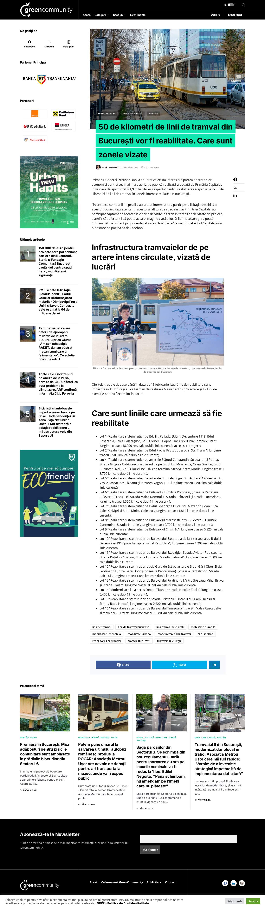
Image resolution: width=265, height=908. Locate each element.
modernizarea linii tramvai (174, 634)
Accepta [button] (253, 901)
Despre (215, 14)
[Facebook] (225, 883)
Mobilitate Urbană (132, 113)
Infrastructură (106, 113)
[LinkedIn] (233, 883)
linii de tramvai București (133, 627)
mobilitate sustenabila (106, 634)
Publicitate (154, 882)
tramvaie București (169, 641)
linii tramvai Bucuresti (170, 627)
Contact (170, 882)
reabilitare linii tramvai (106, 641)
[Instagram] (242, 883)
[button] (231, 5)
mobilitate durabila (203, 627)
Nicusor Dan (205, 634)
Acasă (93, 882)
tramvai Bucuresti (139, 641)
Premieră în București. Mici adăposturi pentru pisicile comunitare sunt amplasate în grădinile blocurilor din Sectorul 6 (45, 754)
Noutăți (153, 113)
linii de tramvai (101, 627)
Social (33, 737)
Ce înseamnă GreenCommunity (122, 882)
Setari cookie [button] (234, 901)
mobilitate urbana (139, 634)
